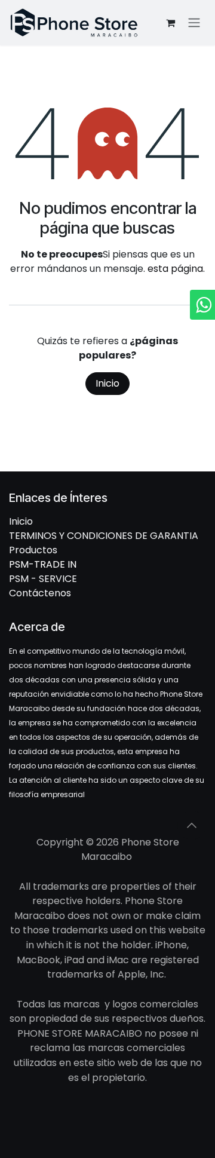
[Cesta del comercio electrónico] (170, 23)
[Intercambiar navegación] (194, 23)
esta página (175, 268)
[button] (191, 825)
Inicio (107, 383)
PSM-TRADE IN (42, 564)
